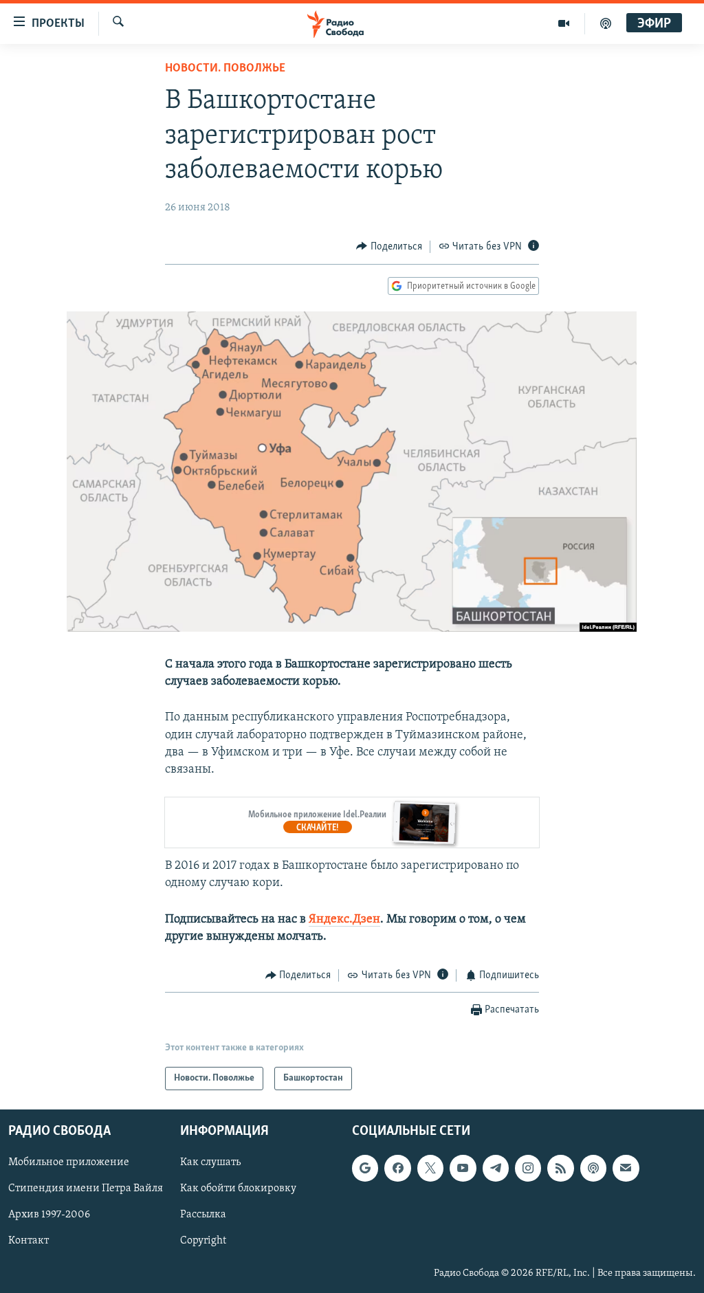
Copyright (203, 1241)
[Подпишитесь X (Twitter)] (430, 1169)
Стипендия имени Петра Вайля (85, 1189)
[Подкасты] (593, 1169)
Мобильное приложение (68, 1163)
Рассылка (203, 1215)
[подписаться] (626, 1169)
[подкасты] (605, 23)
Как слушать (210, 1163)
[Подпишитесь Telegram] (496, 1169)
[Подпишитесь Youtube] (463, 1169)
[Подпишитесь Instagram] (528, 1169)
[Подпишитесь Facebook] (397, 1169)
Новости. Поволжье (225, 69)
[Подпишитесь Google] (365, 1169)
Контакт (28, 1241)
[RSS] (560, 1169)
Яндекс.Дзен (344, 920)
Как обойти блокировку (238, 1189)
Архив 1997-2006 (49, 1215)
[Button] (389, 247)
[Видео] (564, 23)
